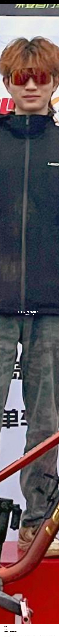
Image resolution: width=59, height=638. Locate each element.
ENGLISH (52, 1)
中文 (54, 1)
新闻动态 (17, 1)
